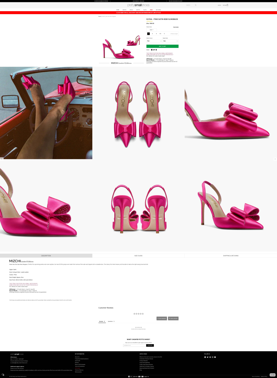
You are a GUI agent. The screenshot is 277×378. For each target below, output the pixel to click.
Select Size (149, 26)
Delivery (77, 362)
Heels (131, 9)
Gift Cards (77, 368)
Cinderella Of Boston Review (146, 358)
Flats (145, 9)
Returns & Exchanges (80, 364)
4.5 (160, 33)
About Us (77, 357)
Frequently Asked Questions (81, 358)
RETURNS (158, 9)
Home (117, 9)
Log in (219, 5)
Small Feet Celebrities (145, 362)
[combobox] (191, 5)
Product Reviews (144, 360)
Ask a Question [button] (162, 318)
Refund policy (78, 372)
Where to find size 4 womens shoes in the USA (151, 357)
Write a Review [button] (174, 318)
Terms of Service (79, 370)
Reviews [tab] (101, 321)
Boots (138, 9)
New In (124, 9)
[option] (121, 41)
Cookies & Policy (264, 376)
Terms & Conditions (80, 366)
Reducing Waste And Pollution (147, 368)
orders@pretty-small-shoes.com (19, 362)
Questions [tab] (110, 321)
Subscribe (150, 345)
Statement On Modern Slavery (147, 366)
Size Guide (77, 360)
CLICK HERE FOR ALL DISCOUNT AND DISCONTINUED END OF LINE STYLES (138, 12)
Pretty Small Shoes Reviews (146, 364)
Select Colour (149, 38)
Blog (141, 370)
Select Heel (165, 38)
